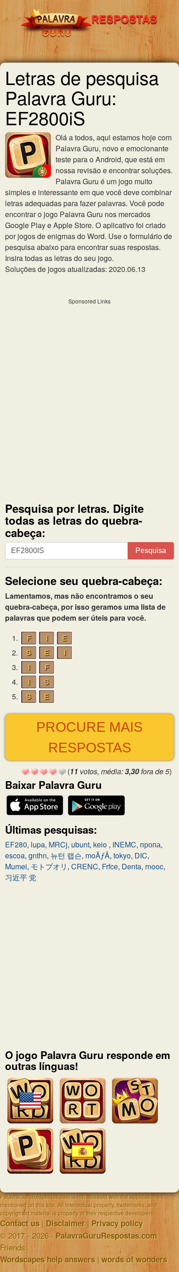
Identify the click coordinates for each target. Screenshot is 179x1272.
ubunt (80, 844)
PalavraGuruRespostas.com (106, 1235)
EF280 (16, 844)
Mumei (16, 866)
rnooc (154, 866)
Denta (131, 866)
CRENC (84, 866)
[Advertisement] (89, 398)
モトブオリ (49, 866)
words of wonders (134, 1259)
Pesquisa (150, 550)
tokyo (122, 855)
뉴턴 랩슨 (66, 855)
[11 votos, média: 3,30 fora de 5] (25, 772)
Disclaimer (65, 1223)
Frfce (110, 866)
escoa (15, 855)
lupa (38, 844)
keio (101, 844)
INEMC (124, 844)
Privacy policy (117, 1223)
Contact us (19, 1223)
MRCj (58, 844)
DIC (140, 855)
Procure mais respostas (89, 737)
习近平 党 (20, 877)
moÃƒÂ (97, 855)
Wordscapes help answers (47, 1259)
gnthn (37, 855)
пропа (150, 844)
